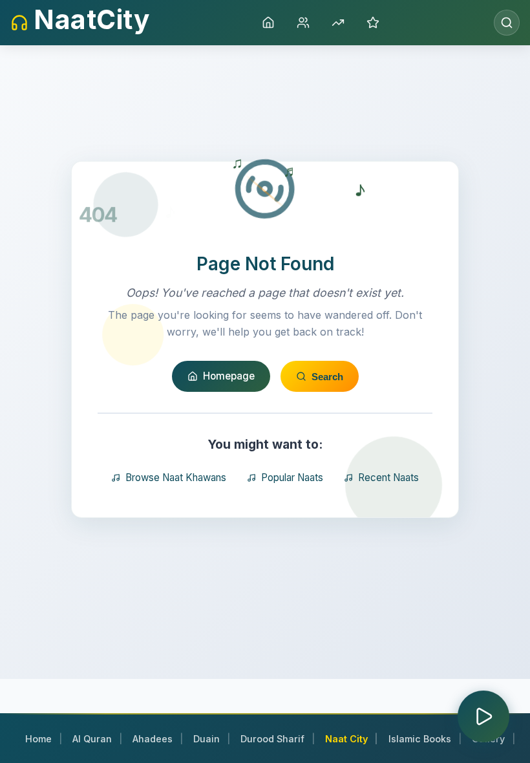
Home (38, 738)
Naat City (346, 738)
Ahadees (152, 738)
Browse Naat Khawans (175, 477)
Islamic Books (419, 738)
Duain (206, 738)
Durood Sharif (272, 738)
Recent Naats (388, 477)
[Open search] (507, 23)
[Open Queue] (483, 716)
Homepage (229, 376)
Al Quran (92, 738)
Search (327, 376)
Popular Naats (292, 477)
